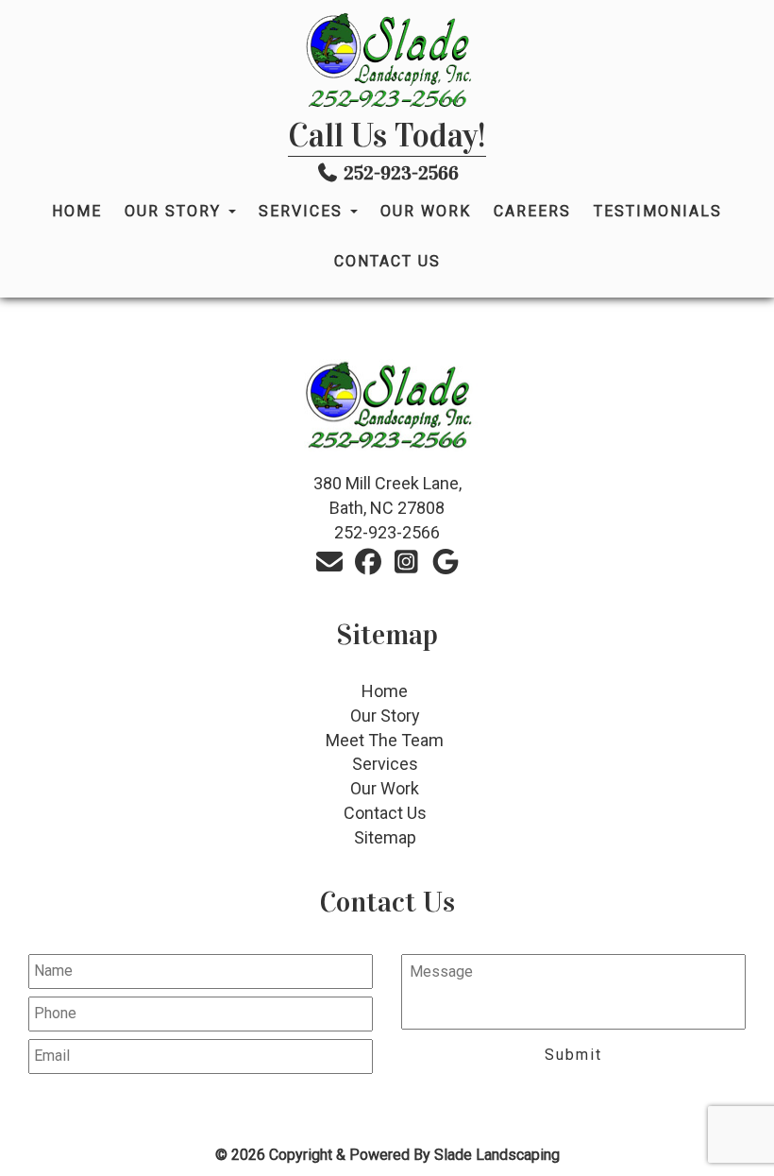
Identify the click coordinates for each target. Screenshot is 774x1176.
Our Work (425, 211)
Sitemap (385, 837)
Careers (532, 211)
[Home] (387, 60)
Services (303, 211)
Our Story (176, 211)
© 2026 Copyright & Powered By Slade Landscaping (387, 1155)
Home (77, 211)
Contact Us (387, 261)
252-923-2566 (401, 173)
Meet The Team (385, 740)
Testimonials (658, 211)
